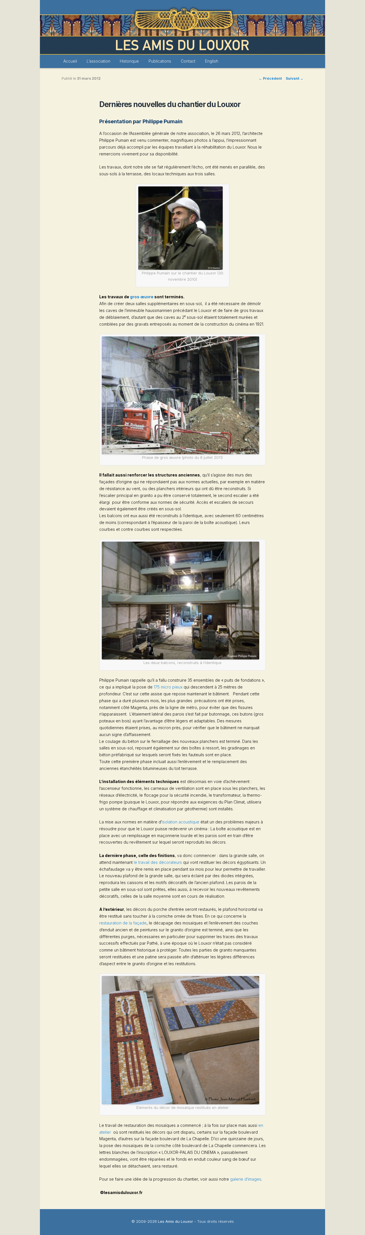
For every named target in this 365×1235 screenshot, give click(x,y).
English (211, 61)
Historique (129, 61)
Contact (188, 61)
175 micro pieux (168, 687)
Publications (160, 61)
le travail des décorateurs (158, 862)
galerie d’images (245, 1179)
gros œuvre (141, 296)
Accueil (70, 61)
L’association (98, 61)
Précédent (270, 78)
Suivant (294, 78)
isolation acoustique (180, 821)
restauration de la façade (123, 922)
